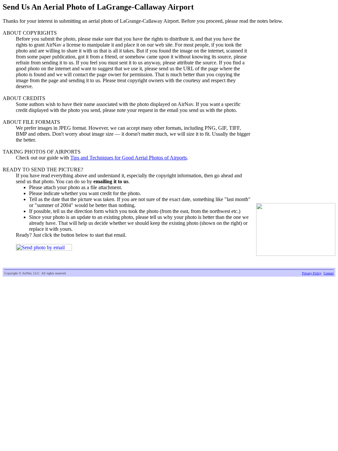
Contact (328, 273)
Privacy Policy (311, 273)
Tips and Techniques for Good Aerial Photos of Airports (128, 157)
